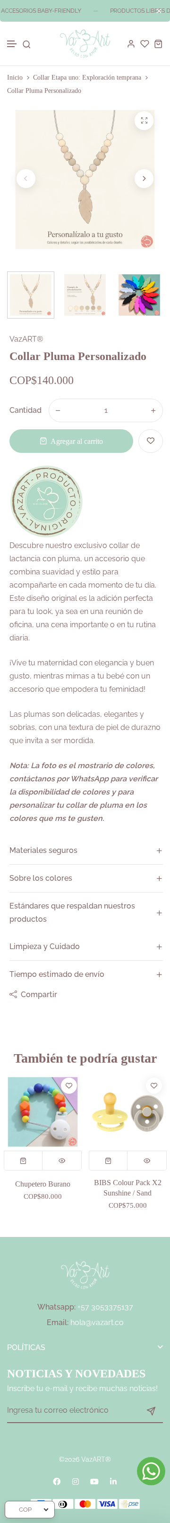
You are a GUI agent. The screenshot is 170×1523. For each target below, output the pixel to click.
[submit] (151, 1411)
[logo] (85, 44)
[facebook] (56, 1481)
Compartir (39, 994)
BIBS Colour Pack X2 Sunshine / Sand (128, 1188)
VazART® (26, 339)
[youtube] (94, 1481)
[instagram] (75, 1481)
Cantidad (25, 410)
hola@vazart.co (97, 1322)
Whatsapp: (56, 1306)
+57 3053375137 (105, 1306)
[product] (144, 120)
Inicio (15, 77)
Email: (57, 1322)
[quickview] (61, 1160)
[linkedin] (113, 1481)
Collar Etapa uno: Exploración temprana (87, 77)
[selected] (23, 1160)
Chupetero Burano (42, 1184)
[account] (131, 43)
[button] (12, 44)
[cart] (158, 43)
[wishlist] (144, 43)
